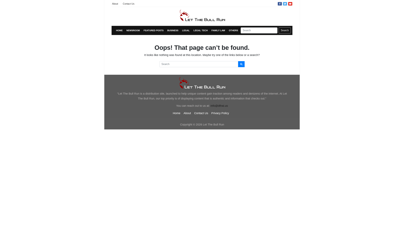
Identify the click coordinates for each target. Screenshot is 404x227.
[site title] (202, 82)
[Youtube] (290, 3)
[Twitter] (285, 3)
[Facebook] (280, 3)
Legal (186, 30)
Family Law (218, 30)
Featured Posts (153, 30)
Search (285, 30)
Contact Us (128, 3)
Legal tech (200, 30)
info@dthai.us (219, 105)
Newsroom (133, 30)
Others (233, 30)
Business (172, 30)
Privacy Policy (220, 113)
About (115, 3)
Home (119, 30)
